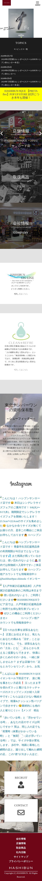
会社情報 (21, 838)
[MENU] (38, 2)
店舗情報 (21, 843)
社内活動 (21, 852)
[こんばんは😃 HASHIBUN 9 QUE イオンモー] (21, 692)
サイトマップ (21, 856)
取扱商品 (21, 847)
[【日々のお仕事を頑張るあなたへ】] (21, 648)
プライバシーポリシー (21, 861)
